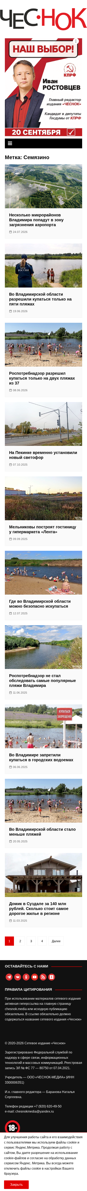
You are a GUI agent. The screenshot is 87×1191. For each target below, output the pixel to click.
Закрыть (16, 1184)
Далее (56, 941)
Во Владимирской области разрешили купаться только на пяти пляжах (40, 299)
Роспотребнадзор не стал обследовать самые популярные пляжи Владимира (42, 680)
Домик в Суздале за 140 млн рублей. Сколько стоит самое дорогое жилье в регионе (38, 908)
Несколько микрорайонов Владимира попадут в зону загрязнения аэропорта (36, 220)
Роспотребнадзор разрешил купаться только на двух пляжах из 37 (42, 378)
